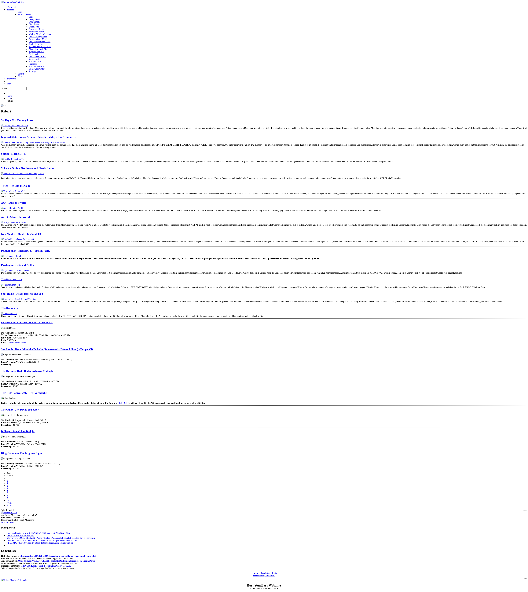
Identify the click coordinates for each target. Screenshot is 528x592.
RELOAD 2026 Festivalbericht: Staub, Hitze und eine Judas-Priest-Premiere (40, 543)
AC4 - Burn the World (13, 202)
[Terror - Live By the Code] (13, 191)
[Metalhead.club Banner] (9, 512)
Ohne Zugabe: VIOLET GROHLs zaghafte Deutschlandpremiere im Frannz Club (42, 540)
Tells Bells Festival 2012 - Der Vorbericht (23, 392)
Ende (9, 505)
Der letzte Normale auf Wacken (20, 535)
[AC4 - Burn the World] (12, 208)
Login (274, 573)
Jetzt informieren (8, 522)
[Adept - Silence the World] (13, 222)
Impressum (270, 575)
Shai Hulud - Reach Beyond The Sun (22, 293)
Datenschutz (258, 575)
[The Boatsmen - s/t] (10, 285)
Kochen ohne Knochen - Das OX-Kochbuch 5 (27, 322)
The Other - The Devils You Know (20, 409)
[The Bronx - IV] (9, 313)
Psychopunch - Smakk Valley (17, 265)
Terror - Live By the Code (15, 185)
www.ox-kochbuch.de (16, 343)
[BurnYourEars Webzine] (12, 2)
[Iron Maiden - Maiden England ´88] (17, 239)
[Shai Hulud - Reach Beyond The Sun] (18, 299)
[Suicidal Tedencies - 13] (12, 159)
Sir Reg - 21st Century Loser (17, 120)
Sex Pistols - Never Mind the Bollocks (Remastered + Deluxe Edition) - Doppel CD (47, 349)
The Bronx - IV (9, 308)
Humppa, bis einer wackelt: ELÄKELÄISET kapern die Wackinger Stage (39, 533)
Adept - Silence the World (15, 217)
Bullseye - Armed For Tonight (18, 431)
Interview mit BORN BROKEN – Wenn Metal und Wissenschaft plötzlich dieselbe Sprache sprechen (51, 538)
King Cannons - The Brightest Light (21, 453)
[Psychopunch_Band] (11, 256)
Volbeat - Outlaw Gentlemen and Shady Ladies (27, 168)
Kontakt (254, 573)
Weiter (9, 503)
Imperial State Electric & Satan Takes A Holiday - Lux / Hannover (38, 137)
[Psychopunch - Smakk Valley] (15, 270)
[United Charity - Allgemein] (14, 580)
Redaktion (265, 573)
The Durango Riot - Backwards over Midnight (27, 371)
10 (8, 500)
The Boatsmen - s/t (11, 279)
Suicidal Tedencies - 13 (13, 153)
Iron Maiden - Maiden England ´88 (21, 233)
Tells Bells (123, 403)
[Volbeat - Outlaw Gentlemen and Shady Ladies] (22, 173)
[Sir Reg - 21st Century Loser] (14, 125)
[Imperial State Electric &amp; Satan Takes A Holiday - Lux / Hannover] (33, 142)
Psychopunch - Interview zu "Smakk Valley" (26, 250)
